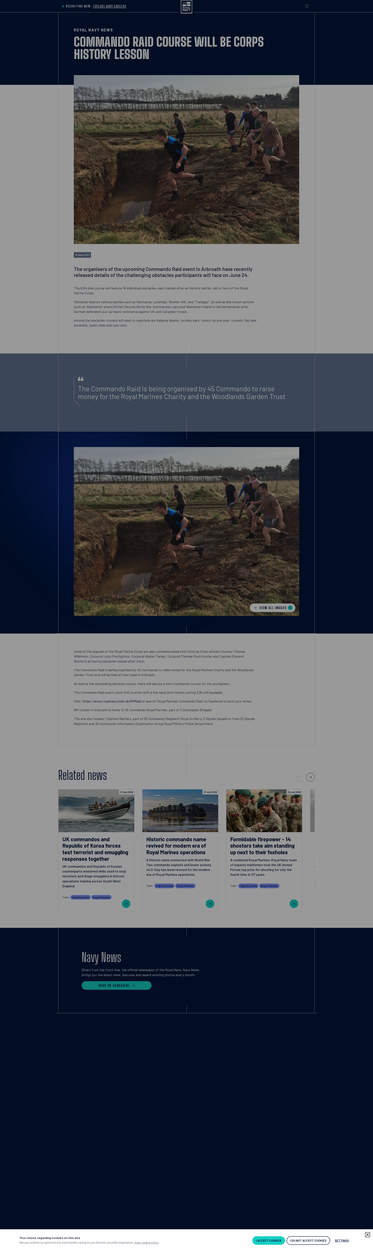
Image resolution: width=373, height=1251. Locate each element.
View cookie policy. (146, 1242)
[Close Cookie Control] (367, 1234)
